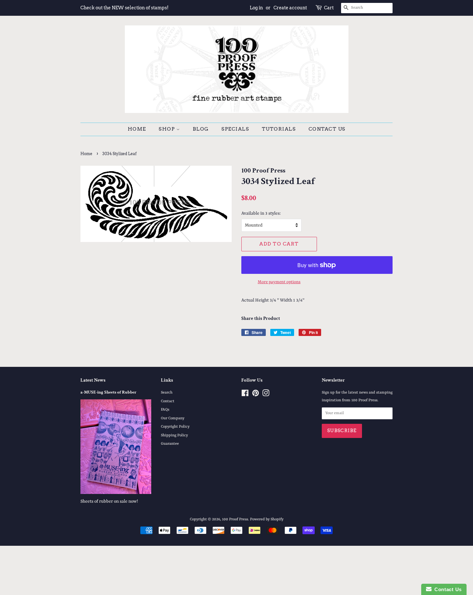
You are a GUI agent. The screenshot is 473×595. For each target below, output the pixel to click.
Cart (329, 7)
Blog (201, 129)
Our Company (172, 418)
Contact (167, 401)
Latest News (93, 380)
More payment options (279, 282)
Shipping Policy (174, 435)
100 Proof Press (235, 519)
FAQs (165, 409)
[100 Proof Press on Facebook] (245, 395)
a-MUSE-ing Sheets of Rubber (108, 392)
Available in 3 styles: (261, 213)
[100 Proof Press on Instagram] (265, 395)
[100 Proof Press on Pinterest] (255, 395)
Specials (235, 129)
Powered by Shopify (266, 519)
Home (137, 129)
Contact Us (327, 129)
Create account (290, 7)
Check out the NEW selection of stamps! (124, 7)
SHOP (167, 129)
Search (166, 392)
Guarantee (170, 444)
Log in (256, 7)
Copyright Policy (175, 426)
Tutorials (279, 129)
